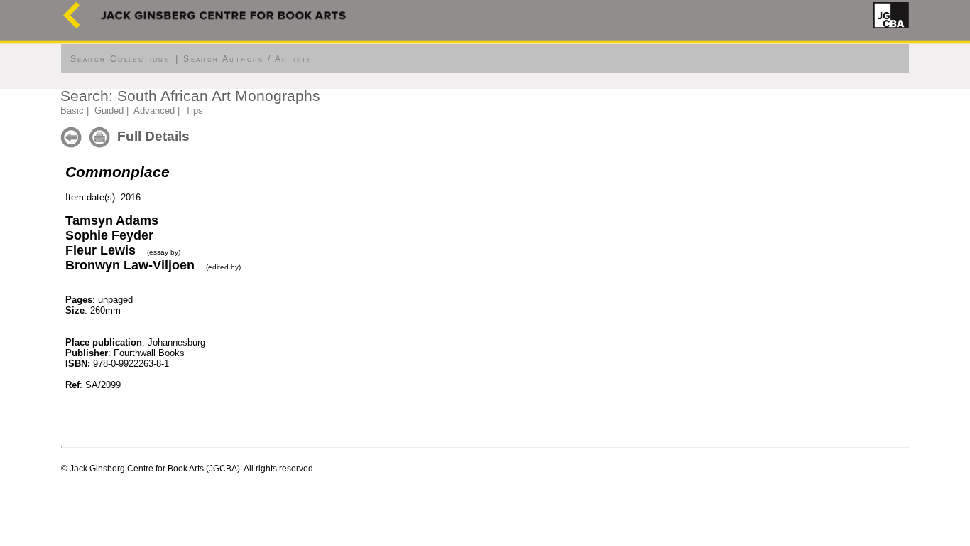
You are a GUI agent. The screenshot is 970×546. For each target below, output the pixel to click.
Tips (194, 110)
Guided (109, 110)
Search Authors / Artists (247, 59)
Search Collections (120, 59)
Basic (72, 110)
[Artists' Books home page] (71, 25)
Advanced (154, 110)
